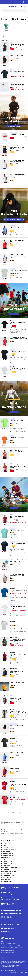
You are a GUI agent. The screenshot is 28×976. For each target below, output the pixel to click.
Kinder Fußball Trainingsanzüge (9, 867)
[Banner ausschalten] (23, 2)
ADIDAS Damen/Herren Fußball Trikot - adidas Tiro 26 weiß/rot (17, 85)
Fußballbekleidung (6, 869)
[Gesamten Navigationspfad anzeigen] (1, 14)
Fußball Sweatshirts (6, 851)
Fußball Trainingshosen (7, 855)
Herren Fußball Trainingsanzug (8, 849)
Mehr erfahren (14, 508)
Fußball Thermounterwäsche (8, 875)
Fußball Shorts (4, 845)
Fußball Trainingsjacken (7, 881)
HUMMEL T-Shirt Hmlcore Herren (17, 543)
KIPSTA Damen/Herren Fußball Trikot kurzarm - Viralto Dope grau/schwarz (17, 575)
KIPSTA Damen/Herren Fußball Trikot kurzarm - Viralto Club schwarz (17, 147)
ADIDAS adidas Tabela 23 (16, 740)
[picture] (4, 47)
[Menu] (3, 6)
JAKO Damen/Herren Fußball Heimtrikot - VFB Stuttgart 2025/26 (18, 135)
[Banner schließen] (25, 2)
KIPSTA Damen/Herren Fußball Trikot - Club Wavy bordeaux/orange (17, 768)
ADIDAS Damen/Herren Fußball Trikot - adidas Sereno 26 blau (17, 72)
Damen (6, 30)
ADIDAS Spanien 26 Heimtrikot (17, 797)
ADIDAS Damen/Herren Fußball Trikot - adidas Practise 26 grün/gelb (17, 640)
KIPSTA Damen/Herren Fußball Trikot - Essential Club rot (17, 241)
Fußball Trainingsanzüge (7, 853)
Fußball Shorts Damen (6, 861)
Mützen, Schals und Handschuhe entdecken (14, 219)
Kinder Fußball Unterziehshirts (8, 871)
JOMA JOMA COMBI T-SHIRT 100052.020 (16, 421)
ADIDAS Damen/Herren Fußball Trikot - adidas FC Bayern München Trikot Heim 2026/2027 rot (18, 338)
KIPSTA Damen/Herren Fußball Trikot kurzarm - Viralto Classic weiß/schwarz (17, 176)
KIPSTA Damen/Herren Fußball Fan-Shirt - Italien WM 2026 (18, 560)
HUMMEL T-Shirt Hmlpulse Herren (18, 351)
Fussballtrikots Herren (6, 843)
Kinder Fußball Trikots (6, 857)
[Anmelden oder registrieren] (21, 6)
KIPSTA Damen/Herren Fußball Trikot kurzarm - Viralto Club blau (18, 753)
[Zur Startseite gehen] (12, 6)
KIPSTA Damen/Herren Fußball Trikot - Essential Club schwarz (17, 56)
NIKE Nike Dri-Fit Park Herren (17, 530)
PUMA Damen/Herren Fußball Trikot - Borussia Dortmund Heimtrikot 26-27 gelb (17, 684)
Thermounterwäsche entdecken (14, 126)
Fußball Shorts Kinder (6, 863)
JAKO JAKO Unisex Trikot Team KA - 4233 (18, 591)
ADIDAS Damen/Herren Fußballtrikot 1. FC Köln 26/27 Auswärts (17, 452)
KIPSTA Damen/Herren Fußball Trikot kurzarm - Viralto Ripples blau (17, 256)
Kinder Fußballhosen (6, 879)
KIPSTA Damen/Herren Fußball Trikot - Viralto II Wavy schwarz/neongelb (17, 698)
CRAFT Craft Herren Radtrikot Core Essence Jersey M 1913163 (17, 369)
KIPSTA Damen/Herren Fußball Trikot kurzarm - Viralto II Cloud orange (17, 466)
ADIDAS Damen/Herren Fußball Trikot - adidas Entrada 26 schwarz (18, 45)
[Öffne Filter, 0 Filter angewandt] (3, 36)
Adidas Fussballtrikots (6, 877)
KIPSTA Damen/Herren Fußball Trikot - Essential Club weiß (17, 161)
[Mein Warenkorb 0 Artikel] (25, 6)
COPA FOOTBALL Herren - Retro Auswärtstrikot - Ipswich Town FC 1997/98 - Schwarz (18, 713)
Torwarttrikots (4, 859)
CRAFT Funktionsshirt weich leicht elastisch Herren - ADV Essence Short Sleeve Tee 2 (18, 272)
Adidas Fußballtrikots (6, 873)
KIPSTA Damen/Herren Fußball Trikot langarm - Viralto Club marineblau (17, 671)
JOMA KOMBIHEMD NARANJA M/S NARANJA (18, 438)
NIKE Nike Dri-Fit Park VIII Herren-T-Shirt (18, 228)
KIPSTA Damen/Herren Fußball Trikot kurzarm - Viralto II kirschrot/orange (17, 518)
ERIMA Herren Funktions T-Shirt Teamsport (17, 323)
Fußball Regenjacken (6, 865)
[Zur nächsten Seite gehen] (19, 812)
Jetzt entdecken (14, 313)
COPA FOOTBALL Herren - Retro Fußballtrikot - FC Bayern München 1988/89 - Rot (18, 784)
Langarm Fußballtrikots (7, 847)
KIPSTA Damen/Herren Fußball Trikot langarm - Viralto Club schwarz (17, 727)
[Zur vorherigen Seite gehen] (8, 812)
